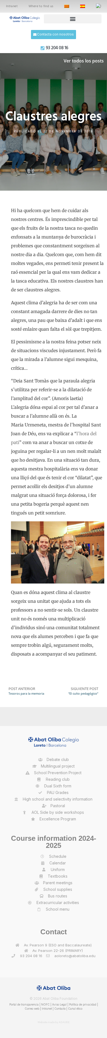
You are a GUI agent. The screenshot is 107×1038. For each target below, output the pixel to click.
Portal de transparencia (24, 1004)
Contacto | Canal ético (68, 1008)
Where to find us (41, 6)
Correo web (32, 1008)
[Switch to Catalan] (67, 6)
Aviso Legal (59, 1004)
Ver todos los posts (84, 61)
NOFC (45, 1004)
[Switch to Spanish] (83, 6)
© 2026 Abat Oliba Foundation (53, 998)
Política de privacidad (82, 1004)
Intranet (12, 6)
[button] (73, 18)
